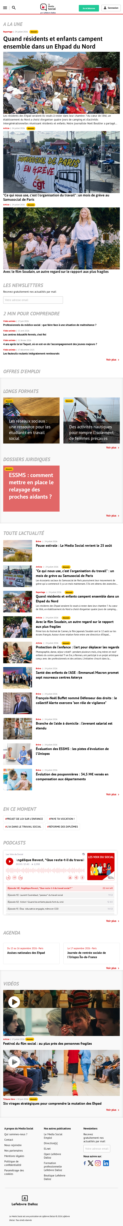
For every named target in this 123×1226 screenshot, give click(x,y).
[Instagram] (98, 1163)
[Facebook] (85, 1163)
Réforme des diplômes (62, 826)
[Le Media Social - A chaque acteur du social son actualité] (51, 9)
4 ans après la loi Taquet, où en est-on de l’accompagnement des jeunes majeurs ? (50, 344)
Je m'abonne (89, 8)
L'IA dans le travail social (23, 826)
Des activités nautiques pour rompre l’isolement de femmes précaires (91, 432)
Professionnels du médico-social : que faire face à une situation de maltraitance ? (49, 325)
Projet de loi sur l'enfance (24, 818)
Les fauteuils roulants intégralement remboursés (31, 353)
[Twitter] (91, 1163)
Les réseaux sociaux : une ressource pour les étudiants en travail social (29, 429)
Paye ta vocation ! (62, 818)
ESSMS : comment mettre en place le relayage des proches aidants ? (31, 485)
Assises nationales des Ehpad (26, 953)
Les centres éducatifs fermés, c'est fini (24, 334)
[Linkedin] (105, 1163)
